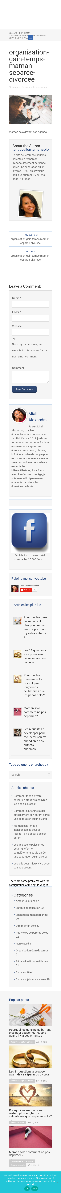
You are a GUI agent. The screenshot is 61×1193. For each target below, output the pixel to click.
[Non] (57, 1182)
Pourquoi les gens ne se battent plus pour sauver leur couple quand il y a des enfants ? (35, 627)
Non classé (22, 943)
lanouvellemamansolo (36, 87)
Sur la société (24, 972)
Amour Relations (25, 900)
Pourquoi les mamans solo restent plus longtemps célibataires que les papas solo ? (34, 685)
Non (35, 1188)
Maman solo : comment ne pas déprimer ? (35, 712)
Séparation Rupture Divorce (32, 961)
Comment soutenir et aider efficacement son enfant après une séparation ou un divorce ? (32, 814)
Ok (27, 1188)
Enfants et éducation (28, 907)
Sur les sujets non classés (31, 979)
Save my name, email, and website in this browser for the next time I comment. (30, 350)
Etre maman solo (26, 925)
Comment (18, 367)
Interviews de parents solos (32, 932)
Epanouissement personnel (32, 914)
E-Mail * (16, 312)
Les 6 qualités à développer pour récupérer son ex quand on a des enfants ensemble (35, 739)
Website (17, 326)
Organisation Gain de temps (32, 950)
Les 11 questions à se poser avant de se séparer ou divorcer (35, 656)
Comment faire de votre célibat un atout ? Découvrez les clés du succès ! (30, 799)
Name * (16, 298)
